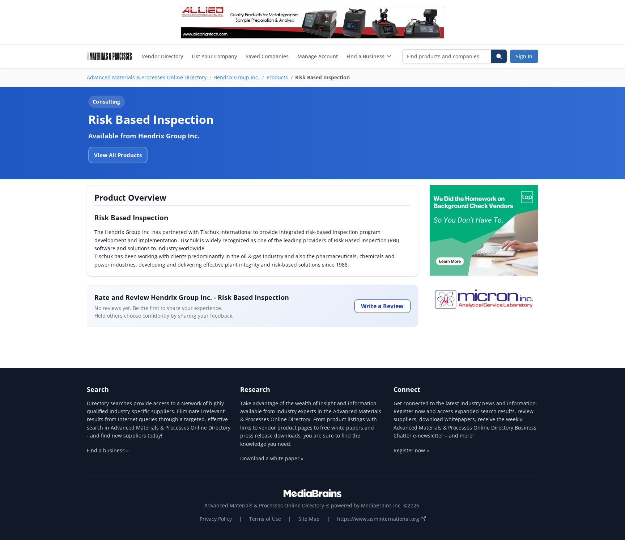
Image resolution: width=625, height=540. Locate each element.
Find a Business (365, 56)
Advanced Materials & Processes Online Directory (147, 77)
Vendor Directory (162, 56)
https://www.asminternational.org (379, 518)
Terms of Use (265, 518)
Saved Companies (267, 56)
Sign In (524, 56)
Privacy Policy (216, 518)
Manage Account (317, 56)
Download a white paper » (271, 458)
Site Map (309, 518)
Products (277, 77)
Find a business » (108, 450)
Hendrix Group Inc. (236, 77)
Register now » (411, 450)
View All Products (118, 155)
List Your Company (214, 56)
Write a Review (382, 306)
